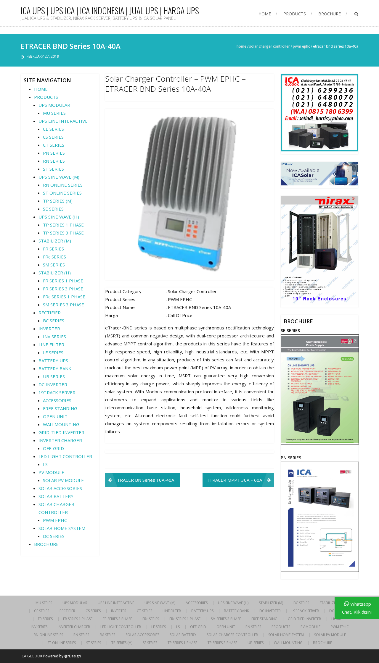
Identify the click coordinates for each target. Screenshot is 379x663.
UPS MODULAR (54, 105)
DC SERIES (54, 536)
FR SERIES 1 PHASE (63, 281)
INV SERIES (54, 336)
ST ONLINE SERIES (62, 193)
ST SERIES (53, 169)
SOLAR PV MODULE (63, 480)
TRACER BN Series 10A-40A (145, 480)
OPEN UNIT (55, 416)
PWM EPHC (301, 46)
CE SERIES (53, 129)
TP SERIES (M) (58, 201)
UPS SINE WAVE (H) (58, 217)
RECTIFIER (49, 313)
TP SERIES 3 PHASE (63, 233)
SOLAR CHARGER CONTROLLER (269, 46)
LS (45, 464)
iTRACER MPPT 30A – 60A (235, 480)
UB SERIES (54, 376)
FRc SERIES (54, 257)
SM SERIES (54, 265)
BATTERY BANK (54, 368)
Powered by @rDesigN (62, 656)
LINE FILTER (51, 344)
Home (241, 46)
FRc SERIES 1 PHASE (64, 297)
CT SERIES (53, 145)
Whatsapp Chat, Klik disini (357, 608)
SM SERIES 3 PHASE (63, 305)
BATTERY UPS (53, 360)
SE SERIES (53, 209)
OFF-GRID (53, 448)
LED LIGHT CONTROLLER (65, 456)
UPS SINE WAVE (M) (58, 177)
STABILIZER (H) (54, 273)
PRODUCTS (294, 14)
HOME (264, 14)
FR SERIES (53, 249)
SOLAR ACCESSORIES (60, 488)
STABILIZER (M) (54, 241)
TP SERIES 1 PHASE (63, 225)
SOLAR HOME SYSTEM (61, 528)
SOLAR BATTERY (55, 496)
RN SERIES (54, 161)
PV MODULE (51, 472)
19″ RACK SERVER (57, 392)
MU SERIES (54, 113)
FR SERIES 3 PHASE (63, 289)
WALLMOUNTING (61, 424)
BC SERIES (53, 321)
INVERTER (49, 329)
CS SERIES (53, 137)
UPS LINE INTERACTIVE (63, 121)
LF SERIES (53, 352)
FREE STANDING (60, 408)
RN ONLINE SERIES (63, 185)
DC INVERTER (52, 384)
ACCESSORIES (57, 400)
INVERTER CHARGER (60, 440)
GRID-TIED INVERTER (61, 432)
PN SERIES (54, 153)
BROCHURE (329, 14)
